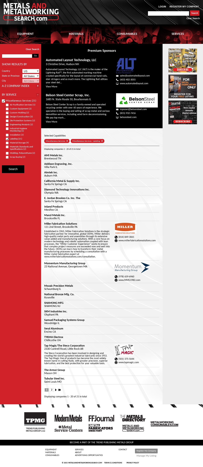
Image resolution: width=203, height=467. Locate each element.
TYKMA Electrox (53, 337)
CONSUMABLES (127, 34)
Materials (50, 452)
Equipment (51, 450)
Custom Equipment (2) (21, 109)
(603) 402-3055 (128, 80)
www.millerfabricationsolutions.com (137, 240)
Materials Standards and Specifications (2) (21, 148)
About (78, 452)
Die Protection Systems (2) (22, 121)
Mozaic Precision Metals (58, 286)
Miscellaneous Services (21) (21, 100)
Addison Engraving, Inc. (58, 164)
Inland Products (53, 206)
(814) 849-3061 (126, 237)
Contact (123, 450)
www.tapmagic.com (128, 362)
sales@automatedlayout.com (135, 76)
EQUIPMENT (25, 34)
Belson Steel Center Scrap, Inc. (68, 95)
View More (51, 86)
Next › (56, 390)
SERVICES (178, 34)
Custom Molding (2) (19, 113)
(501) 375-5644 (126, 359)
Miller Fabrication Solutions (60, 224)
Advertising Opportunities (89, 455)
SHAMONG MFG (53, 303)
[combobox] (168, 13)
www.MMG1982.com (129, 280)
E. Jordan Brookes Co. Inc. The (62, 198)
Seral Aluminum (53, 328)
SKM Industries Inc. (55, 311)
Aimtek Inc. (51, 172)
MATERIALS (76, 34)
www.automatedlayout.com (134, 83)
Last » (60, 390)
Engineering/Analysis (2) (21, 124)
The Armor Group (54, 370)
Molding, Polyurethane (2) (22, 153)
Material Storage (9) (19, 143)
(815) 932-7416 (128, 113)
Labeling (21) (16, 139)
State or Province (11, 76)
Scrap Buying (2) (17, 157)
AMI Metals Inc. (53, 155)
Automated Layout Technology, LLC (71, 60)
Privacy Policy (133, 463)
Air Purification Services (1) (22, 105)
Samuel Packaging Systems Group (64, 320)
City (4, 81)
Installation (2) (17, 135)
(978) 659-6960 (126, 276)
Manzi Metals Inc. (54, 215)
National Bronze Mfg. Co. (59, 294)
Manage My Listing (146, 456)
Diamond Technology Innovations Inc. (67, 189)
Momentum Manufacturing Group (64, 263)
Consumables (52, 455)
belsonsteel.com (128, 117)
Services (79, 450)
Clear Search (193, 18)
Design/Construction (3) (21, 117)
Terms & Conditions (113, 463)
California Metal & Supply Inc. (62, 181)
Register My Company (146, 451)
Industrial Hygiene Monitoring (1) (18, 129)
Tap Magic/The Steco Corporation (64, 345)
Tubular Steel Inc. (54, 378)
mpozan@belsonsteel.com (133, 109)
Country (6, 71)
